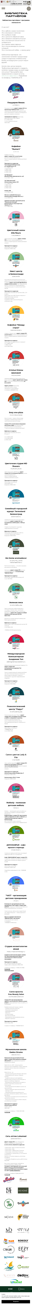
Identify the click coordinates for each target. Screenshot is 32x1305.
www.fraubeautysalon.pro (16, 996)
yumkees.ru (16, 105)
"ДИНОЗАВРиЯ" (12, 857)
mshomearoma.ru (16, 562)
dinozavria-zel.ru (16, 850)
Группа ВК (7, 1112)
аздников (22, 898)
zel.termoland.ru (16, 516)
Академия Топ (16, 659)
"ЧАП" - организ (13, 895)
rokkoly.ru (16, 808)
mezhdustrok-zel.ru (16, 330)
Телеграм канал (9, 970)
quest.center (16, 276)
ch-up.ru (16, 900)
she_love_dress (16, 375)
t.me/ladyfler (16, 760)
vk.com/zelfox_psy (16, 605)
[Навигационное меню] (3, 8)
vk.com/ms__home (16, 560)
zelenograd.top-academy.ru (16, 662)
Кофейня (16, 146)
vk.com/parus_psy (16, 712)
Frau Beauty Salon (16, 994)
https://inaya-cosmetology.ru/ (16, 951)
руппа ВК (7, 969)
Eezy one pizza (16, 412)
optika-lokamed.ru (16, 1138)
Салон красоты (16, 992)
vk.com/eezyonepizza (16, 415)
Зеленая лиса (16, 602)
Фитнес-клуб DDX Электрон (13, 195)
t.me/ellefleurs (16, 235)
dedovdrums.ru (16, 1054)
